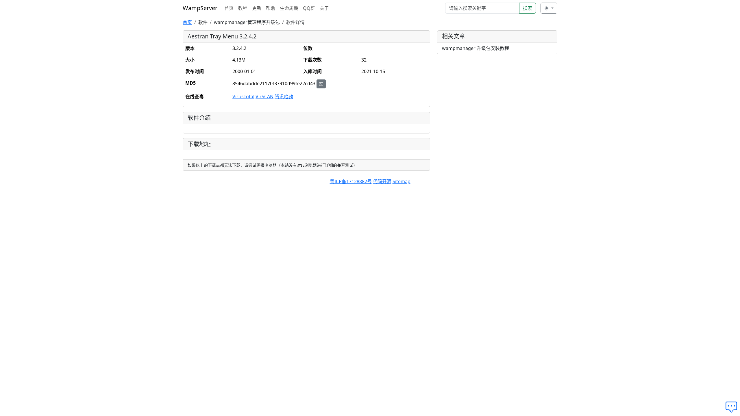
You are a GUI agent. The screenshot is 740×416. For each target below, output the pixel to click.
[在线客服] (733, 407)
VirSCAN (264, 96)
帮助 (270, 8)
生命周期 (289, 8)
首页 (229, 8)
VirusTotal (243, 96)
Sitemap (401, 181)
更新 (256, 8)
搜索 (527, 8)
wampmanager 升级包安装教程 (475, 48)
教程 (242, 8)
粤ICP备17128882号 (351, 181)
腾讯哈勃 (284, 96)
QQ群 (309, 8)
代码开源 (382, 181)
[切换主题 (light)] (549, 8)
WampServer (200, 8)
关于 (324, 8)
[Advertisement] (497, 99)
